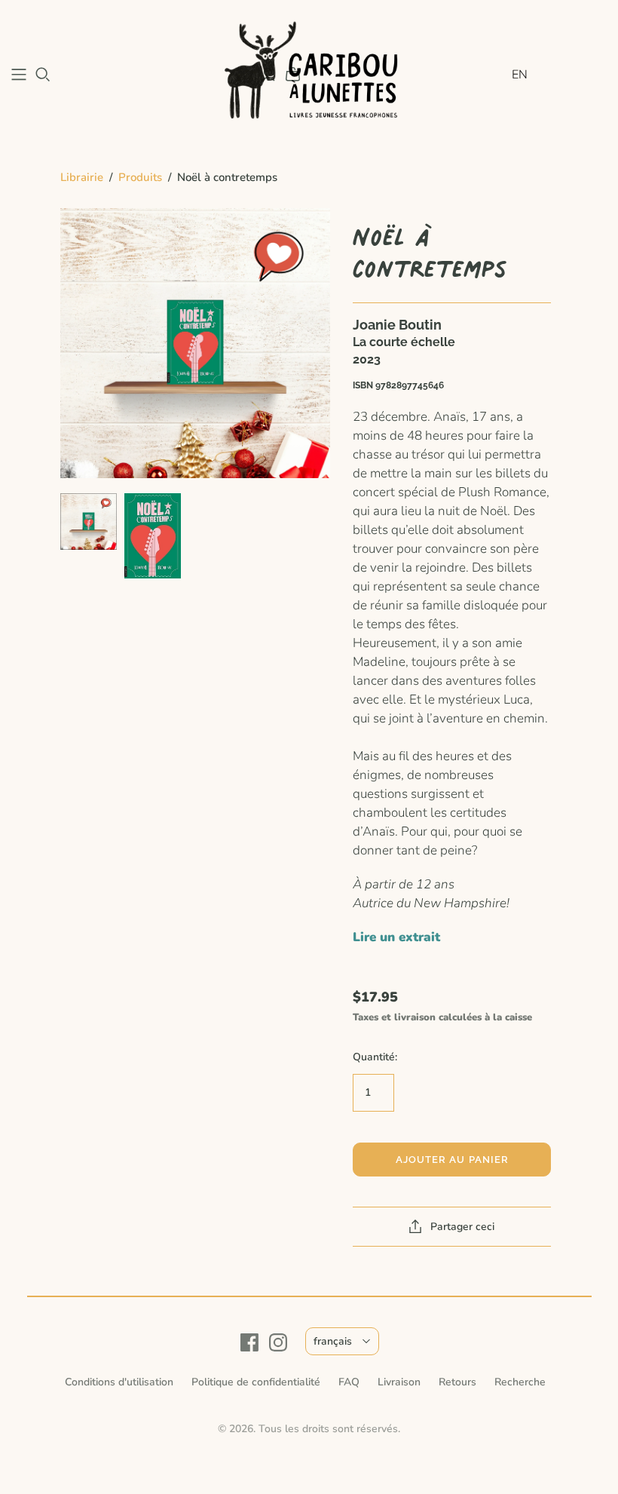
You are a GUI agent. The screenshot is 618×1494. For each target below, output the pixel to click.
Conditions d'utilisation (119, 1382)
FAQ (348, 1382)
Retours (457, 1382)
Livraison (399, 1382)
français (333, 1341)
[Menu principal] (18, 74)
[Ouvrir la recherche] (42, 74)
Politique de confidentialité (255, 1382)
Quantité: (375, 1057)
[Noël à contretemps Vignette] (88, 521)
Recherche (520, 1382)
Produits (140, 177)
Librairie (81, 177)
